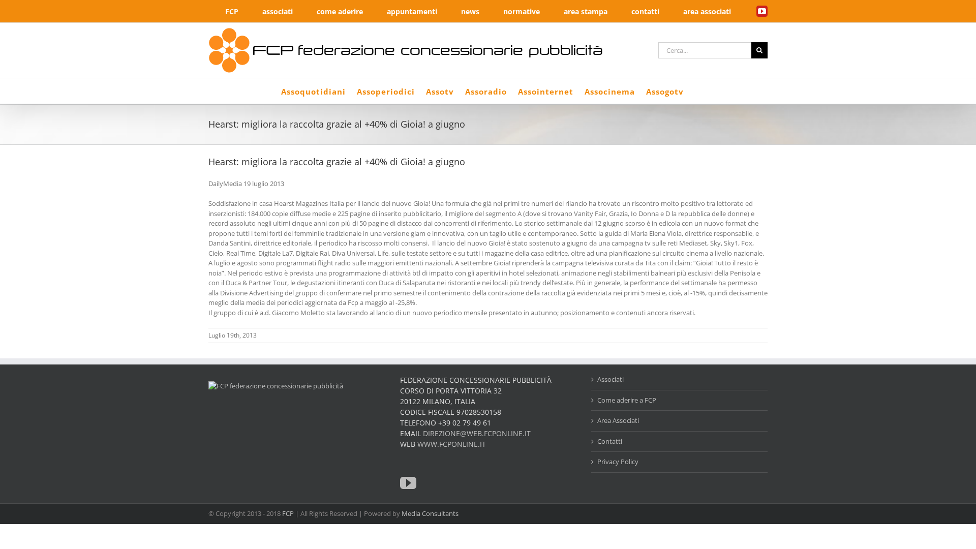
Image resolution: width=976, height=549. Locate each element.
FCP (288, 513)
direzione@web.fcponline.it (477, 433)
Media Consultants (430, 513)
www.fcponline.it (451, 444)
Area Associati (618, 420)
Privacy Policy (617, 461)
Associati (610, 379)
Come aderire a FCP (626, 400)
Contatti (609, 441)
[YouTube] (408, 483)
